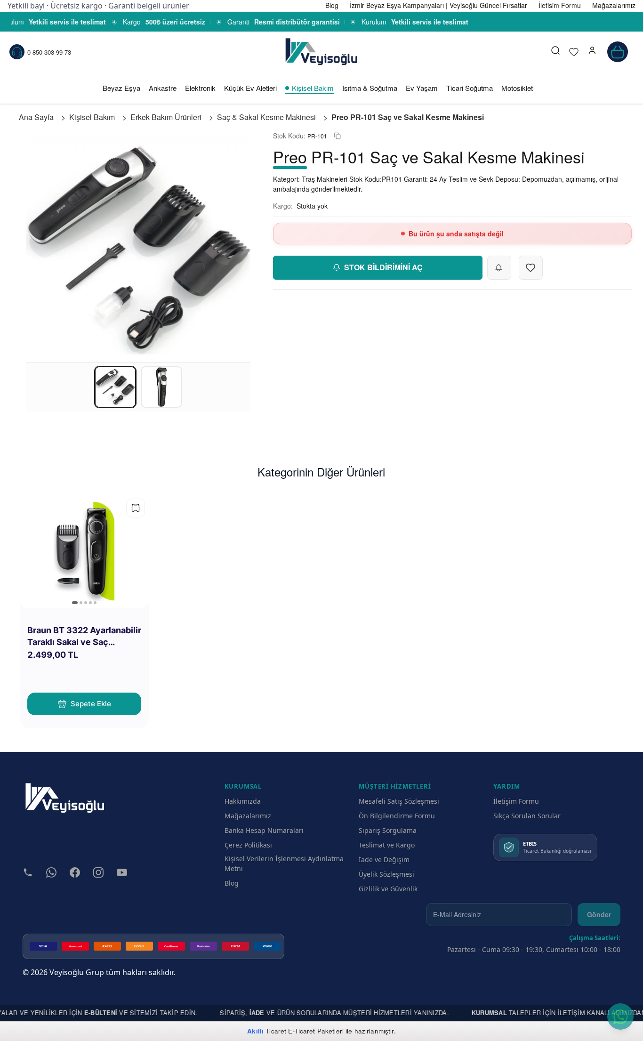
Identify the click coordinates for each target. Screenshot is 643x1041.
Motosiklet (517, 88)
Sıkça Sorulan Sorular (527, 815)
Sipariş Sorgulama (388, 830)
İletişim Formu (516, 801)
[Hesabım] (592, 52)
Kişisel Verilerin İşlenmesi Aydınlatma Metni (284, 863)
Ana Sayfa (36, 117)
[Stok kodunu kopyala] (337, 135)
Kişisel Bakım (313, 88)
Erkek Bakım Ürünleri (165, 117)
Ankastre (163, 88)
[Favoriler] (574, 52)
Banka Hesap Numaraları (264, 830)
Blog (232, 883)
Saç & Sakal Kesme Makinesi (266, 117)
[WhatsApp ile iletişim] (620, 1016)
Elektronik (200, 88)
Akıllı (255, 1030)
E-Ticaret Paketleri (316, 1030)
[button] (592, 52)
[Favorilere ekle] (135, 508)
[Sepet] (617, 51)
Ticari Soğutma (469, 88)
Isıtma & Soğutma (369, 88)
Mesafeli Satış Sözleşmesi (399, 801)
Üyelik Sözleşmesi (386, 874)
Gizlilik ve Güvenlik (388, 888)
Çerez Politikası (248, 844)
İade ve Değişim (384, 859)
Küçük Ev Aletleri (250, 88)
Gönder (599, 914)
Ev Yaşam (422, 88)
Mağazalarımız (248, 815)
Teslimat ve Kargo (387, 844)
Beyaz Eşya (121, 88)
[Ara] (555, 52)
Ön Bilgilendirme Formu (397, 815)
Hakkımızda (243, 801)
